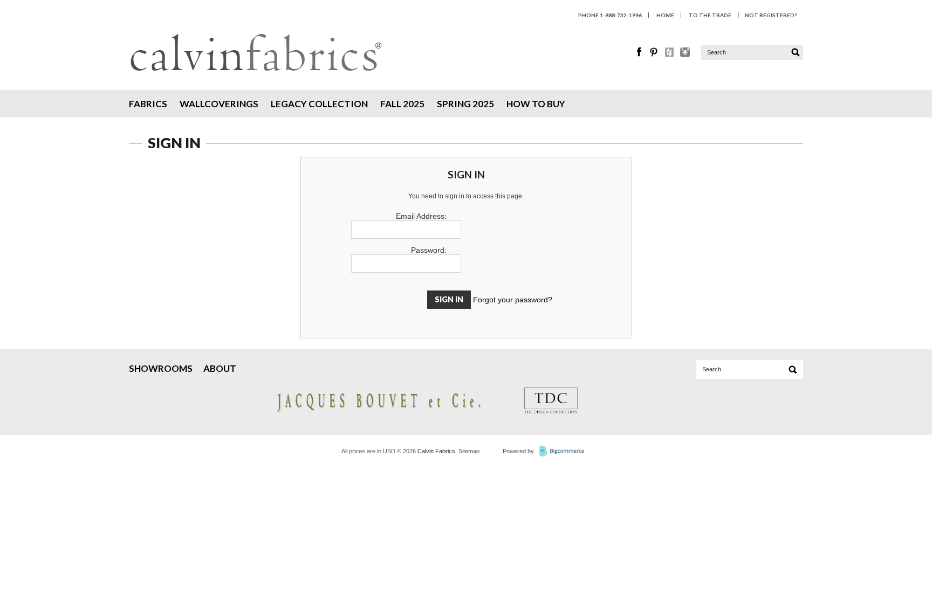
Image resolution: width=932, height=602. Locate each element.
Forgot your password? (512, 299)
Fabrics (148, 103)
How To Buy (535, 103)
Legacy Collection (319, 103)
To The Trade (710, 15)
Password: (429, 250)
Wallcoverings (219, 103)
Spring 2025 (465, 103)
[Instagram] (685, 54)
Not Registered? (771, 15)
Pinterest (655, 52)
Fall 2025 (402, 103)
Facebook (640, 52)
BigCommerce (565, 452)
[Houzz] (670, 54)
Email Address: (421, 216)
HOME (665, 15)
